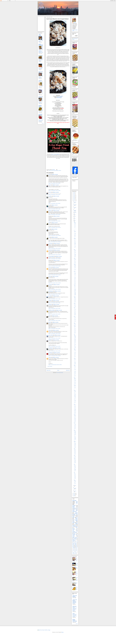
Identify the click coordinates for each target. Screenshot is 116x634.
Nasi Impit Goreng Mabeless (75, 468)
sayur (73, 516)
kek (77, 501)
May (74, 218)
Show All (43, 123)
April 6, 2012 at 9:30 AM (57, 203)
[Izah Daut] (75, 173)
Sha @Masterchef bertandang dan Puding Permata (75, 341)
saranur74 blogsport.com (41, 81)
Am (77, 517)
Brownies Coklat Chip (75, 319)
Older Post (67, 370)
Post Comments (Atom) (60, 372)
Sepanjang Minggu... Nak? (75, 267)
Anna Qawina (50, 352)
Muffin (73, 507)
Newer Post (48, 370)
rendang (75, 551)
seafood (76, 526)
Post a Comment (50, 366)
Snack (76, 545)
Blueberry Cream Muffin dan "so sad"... (75, 243)
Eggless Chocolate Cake (75, 299)
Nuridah (50, 276)
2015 (74, 196)
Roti (77, 503)
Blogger (62, 632)
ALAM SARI (40, 63)
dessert (73, 506)
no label (73, 547)
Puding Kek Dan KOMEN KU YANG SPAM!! (75, 290)
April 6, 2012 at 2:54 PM (57, 320)
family (73, 522)
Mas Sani (50, 192)
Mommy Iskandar (74, 619)
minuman (75, 538)
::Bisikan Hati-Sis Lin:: (75, 600)
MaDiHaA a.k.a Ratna (51, 310)
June (75, 216)
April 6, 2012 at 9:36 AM (57, 214)
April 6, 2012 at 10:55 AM (57, 254)
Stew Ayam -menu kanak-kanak (75, 353)
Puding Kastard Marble (75, 461)
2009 (74, 495)
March (75, 485)
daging (76, 523)
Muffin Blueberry (75, 537)
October (75, 207)
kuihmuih (60, 170)
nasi (77, 522)
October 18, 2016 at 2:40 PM (57, 364)
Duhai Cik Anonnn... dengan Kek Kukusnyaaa (75, 277)
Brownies (73, 533)
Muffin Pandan (74, 544)
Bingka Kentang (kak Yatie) (75, 444)
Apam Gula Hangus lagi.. (74, 475)
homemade (74, 540)
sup (77, 541)
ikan (75, 524)
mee (73, 526)
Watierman (50, 210)
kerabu (77, 550)
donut (75, 515)
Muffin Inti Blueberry (77, 564)
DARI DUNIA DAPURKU (40, 114)
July (74, 214)
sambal (73, 541)
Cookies (76, 518)
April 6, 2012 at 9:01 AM (57, 183)
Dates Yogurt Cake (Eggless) (75, 311)
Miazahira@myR (59, 97)
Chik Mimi (50, 300)
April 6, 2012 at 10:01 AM (57, 227)
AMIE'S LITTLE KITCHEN (40, 35)
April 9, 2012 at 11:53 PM (57, 355)
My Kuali (40, 89)
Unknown (50, 267)
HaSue (49, 315)
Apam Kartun (74, 543)
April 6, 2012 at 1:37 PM (57, 294)
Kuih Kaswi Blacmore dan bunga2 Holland (75, 435)
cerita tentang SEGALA (75, 596)
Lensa (75, 548)
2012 (74, 200)
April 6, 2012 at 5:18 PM (57, 346)
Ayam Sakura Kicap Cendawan (75, 418)
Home (58, 370)
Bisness (73, 539)
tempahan (74, 505)
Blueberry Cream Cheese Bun (75, 330)
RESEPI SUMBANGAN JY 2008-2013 (41, 45)
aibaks (74, 613)
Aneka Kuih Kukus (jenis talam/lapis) (53, 170)
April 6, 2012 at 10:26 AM (57, 248)
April (74, 220)
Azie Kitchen (41, 55)
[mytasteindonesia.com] (75, 39)
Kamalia (50, 322)
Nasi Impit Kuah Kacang (74, 451)
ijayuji (49, 174)
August (75, 212)
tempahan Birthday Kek (75, 514)
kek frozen (73, 550)
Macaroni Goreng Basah (75, 234)
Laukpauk (73, 536)
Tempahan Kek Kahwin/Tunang (75, 532)
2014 (74, 197)
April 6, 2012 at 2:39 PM (57, 308)
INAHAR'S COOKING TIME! (40, 106)
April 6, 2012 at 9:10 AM (57, 190)
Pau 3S (76, 583)
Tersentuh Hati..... (75, 387)
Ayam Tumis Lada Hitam (75, 361)
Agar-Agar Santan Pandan (75, 380)
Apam (73, 517)
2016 (74, 195)
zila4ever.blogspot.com (41, 97)
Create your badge (74, 174)
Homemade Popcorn (75, 260)
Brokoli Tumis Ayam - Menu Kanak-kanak (75, 371)
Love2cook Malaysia (51, 256)
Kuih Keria (74, 324)
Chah (49, 222)
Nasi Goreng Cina (75, 482)
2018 (74, 192)
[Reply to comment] (55, 174)
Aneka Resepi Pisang (75, 519)
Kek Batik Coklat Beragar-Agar (75, 253)
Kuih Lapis (74, 456)
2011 (74, 493)
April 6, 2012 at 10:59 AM (57, 258)
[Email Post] (56, 169)
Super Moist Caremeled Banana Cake (75, 409)
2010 (74, 494)
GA (73, 548)
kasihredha (50, 304)
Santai (73, 545)
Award (76, 512)
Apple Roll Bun (76, 588)
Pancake (73, 529)
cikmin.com (74, 606)
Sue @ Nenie (50, 243)
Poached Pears (75, 305)
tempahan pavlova (74, 553)
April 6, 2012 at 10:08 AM (57, 235)
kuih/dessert (74, 525)
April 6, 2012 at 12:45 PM (57, 289)
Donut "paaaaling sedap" (75, 426)
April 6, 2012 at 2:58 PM (57, 328)
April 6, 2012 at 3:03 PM (57, 333)
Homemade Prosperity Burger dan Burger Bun (75, 397)
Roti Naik (76, 568)
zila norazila (50, 284)
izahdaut (74, 22)
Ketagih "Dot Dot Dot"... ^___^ (75, 226)
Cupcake (77, 547)
